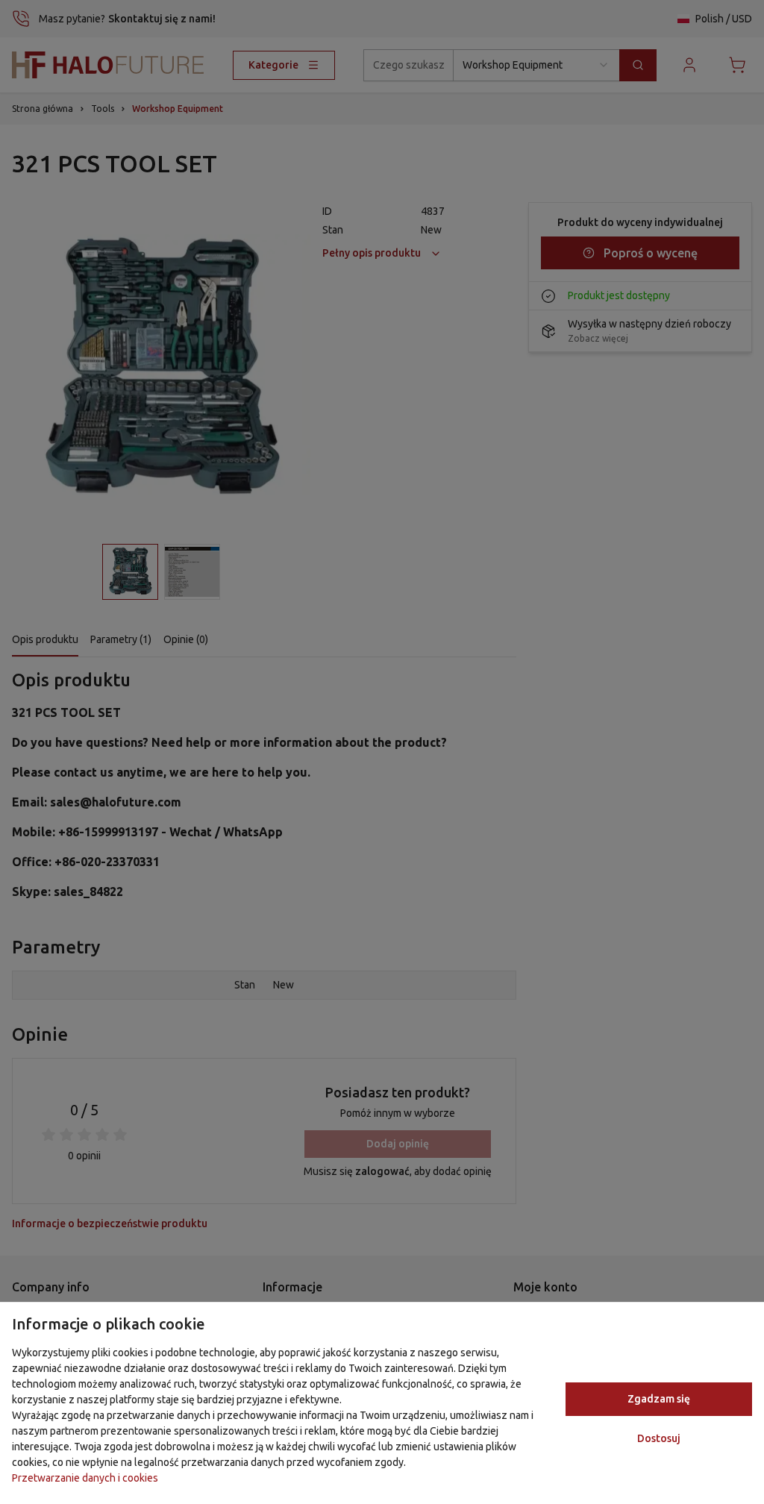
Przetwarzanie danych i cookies (85, 1478)
